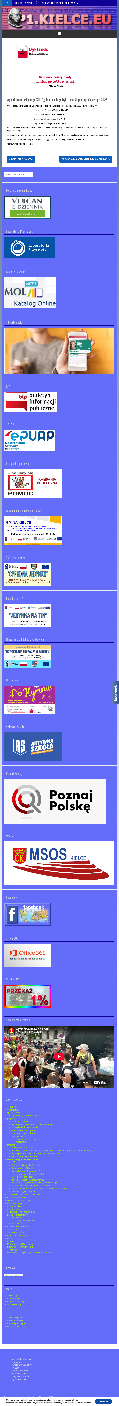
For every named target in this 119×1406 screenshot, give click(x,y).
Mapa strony (13, 1326)
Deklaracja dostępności (17, 1323)
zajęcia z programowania (23, 1191)
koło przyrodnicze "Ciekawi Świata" (28, 1174)
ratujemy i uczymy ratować (24, 1130)
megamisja (21, 1142)
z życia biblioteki (14, 1209)
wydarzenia (12, 1110)
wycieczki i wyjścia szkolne (19, 1200)
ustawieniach (85, 1402)
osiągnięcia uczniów (25, 1220)
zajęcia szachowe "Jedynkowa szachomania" (32, 1185)
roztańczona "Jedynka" (18, 1226)
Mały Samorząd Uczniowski (20, 1244)
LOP (13, 1162)
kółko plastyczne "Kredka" (23, 1177)
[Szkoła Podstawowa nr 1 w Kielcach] (15, 17)
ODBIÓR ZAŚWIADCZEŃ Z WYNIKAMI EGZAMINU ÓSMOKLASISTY (46, 3)
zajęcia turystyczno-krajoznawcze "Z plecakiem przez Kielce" (40, 1188)
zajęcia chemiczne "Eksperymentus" (28, 1180)
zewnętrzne (17, 1218)
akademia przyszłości (26, 1139)
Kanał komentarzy (15, 1301)
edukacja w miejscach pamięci (25, 1127)
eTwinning (12, 1250)
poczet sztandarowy (16, 1197)
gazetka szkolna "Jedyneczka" (21, 1212)
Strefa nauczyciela (16, 1321)
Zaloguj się (12, 1296)
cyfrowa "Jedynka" (20, 1121)
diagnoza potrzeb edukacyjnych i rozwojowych (33, 1124)
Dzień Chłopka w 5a (21, 159)
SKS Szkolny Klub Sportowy (24, 1115)
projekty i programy (16, 1118)
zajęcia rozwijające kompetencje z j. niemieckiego (34, 1183)
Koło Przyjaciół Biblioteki (23, 1168)
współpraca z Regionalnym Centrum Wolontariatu (30, 1253)
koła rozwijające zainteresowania (22, 1159)
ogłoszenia (12, 1107)
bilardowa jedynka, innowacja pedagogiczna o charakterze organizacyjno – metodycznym (53, 1150)
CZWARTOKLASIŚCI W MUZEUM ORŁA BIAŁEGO (86, 159)
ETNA (14, 1229)
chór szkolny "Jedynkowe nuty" (26, 1171)
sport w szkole (13, 1113)
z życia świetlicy (14, 1206)
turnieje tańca (18, 1232)
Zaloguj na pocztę (15, 1318)
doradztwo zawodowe (17, 1235)
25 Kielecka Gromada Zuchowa (26, 1165)
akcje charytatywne (16, 1203)
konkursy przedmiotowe (18, 1215)
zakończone (17, 1136)
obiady (10, 1238)
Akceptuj (104, 1401)
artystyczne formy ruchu (23, 1148)
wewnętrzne (17, 1223)
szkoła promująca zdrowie (24, 1133)
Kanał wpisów (13, 1298)
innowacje (12, 1145)
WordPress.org (14, 1304)
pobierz (10, 1241)
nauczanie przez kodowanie (24, 1156)
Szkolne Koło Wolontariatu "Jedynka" (24, 1194)
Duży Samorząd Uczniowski (20, 1247)
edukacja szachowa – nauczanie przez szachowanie (36, 1153)
